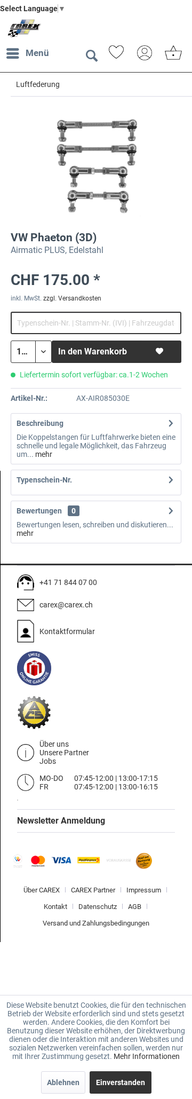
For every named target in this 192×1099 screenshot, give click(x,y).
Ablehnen (63, 1082)
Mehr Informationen (147, 1056)
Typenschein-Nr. (44, 480)
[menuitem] (27, 53)
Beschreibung (40, 423)
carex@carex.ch (66, 604)
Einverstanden (120, 1082)
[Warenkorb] (173, 56)
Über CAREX (41, 890)
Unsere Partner (64, 752)
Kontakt (55, 907)
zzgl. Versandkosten (72, 298)
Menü (37, 53)
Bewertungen (39, 511)
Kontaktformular (67, 631)
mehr (43, 454)
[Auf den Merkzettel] (160, 352)
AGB (134, 907)
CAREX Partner (93, 890)
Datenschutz (97, 907)
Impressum (143, 890)
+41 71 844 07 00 (68, 582)
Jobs (47, 761)
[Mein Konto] (147, 56)
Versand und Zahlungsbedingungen (96, 923)
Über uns (54, 744)
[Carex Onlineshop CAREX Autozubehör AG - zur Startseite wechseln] (25, 28)
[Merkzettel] (119, 56)
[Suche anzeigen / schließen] (91, 56)
